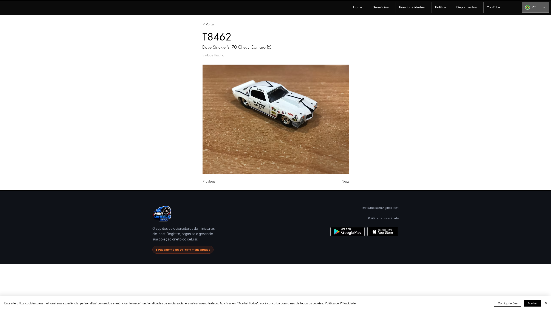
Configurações (508, 303)
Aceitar (532, 303)
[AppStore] (383, 231)
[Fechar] (545, 303)
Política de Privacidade (340, 303)
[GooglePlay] (347, 231)
